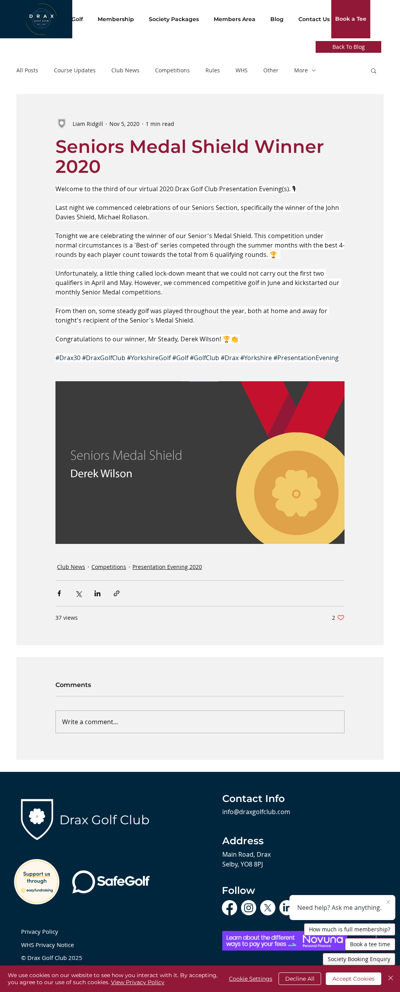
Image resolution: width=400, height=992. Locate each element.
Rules (212, 70)
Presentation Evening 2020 (167, 566)
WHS (242, 70)
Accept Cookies (353, 978)
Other (271, 70)
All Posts (27, 70)
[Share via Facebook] (59, 593)
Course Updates (75, 70)
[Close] (390, 979)
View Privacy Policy (137, 982)
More (301, 70)
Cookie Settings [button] (250, 978)
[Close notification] (388, 902)
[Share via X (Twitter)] (78, 593)
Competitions (172, 70)
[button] (373, 70)
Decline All (299, 978)
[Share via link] (116, 593)
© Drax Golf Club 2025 (51, 958)
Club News (125, 70)
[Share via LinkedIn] (97, 593)
